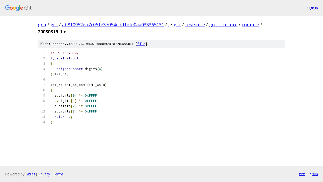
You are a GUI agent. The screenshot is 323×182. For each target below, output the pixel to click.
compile (250, 24)
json (314, 174)
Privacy (44, 174)
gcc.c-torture (223, 24)
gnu (42, 24)
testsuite (195, 24)
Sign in (312, 8)
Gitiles (30, 174)
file (141, 44)
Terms (58, 174)
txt (302, 174)
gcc (54, 24)
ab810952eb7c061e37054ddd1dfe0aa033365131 (113, 24)
